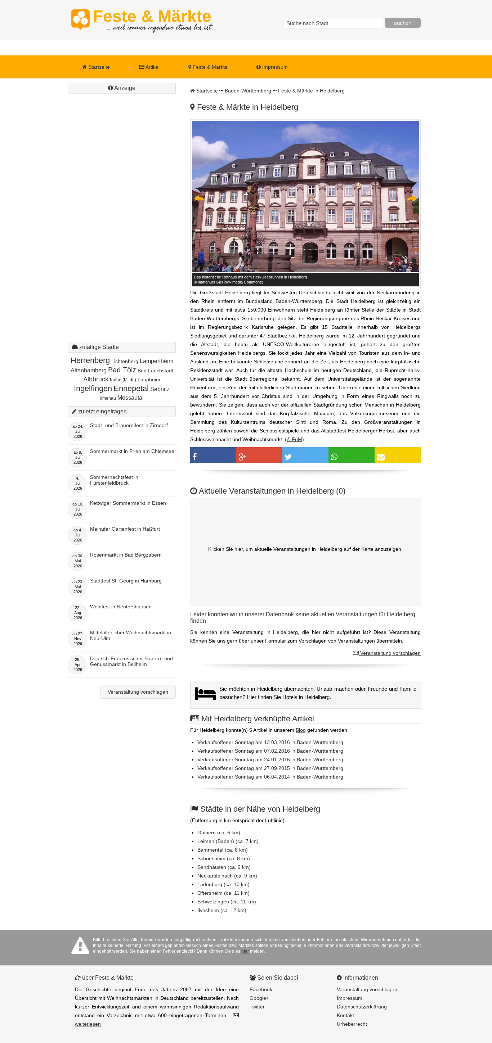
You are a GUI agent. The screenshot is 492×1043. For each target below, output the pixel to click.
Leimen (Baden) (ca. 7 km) (228, 841)
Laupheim (149, 379)
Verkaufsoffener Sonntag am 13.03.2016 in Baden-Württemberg (270, 742)
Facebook (261, 989)
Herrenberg (90, 360)
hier (245, 951)
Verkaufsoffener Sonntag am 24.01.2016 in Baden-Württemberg (270, 759)
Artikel (152, 67)
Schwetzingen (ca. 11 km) (226, 901)
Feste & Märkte (152, 19)
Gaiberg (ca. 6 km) (218, 832)
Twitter (257, 1007)
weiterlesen (88, 1024)
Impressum (274, 67)
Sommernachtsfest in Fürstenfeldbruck (114, 480)
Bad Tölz (122, 370)
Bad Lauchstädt (155, 370)
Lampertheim (156, 361)
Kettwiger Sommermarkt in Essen (128, 503)
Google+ (259, 998)
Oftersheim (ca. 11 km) (223, 893)
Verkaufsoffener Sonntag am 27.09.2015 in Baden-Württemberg (270, 768)
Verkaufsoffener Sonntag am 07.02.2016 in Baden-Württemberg (270, 751)
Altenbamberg (89, 370)
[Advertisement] (122, 203)
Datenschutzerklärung (362, 1007)
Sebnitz (160, 389)
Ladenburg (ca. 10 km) (223, 884)
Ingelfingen (93, 388)
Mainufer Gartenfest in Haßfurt (125, 529)
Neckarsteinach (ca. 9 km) (227, 876)
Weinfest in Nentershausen (121, 606)
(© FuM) (294, 439)
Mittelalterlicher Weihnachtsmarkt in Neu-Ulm (130, 635)
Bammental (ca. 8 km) (222, 850)
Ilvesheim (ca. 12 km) (221, 910)
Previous (199, 198)
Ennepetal (131, 388)
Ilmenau (108, 398)
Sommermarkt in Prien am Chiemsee (132, 451)
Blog (301, 730)
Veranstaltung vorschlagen (390, 653)
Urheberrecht (352, 1024)
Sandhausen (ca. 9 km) (224, 867)
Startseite (98, 67)
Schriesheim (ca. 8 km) (223, 858)
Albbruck (95, 379)
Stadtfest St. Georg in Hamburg (126, 581)
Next (411, 198)
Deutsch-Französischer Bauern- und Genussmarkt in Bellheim (131, 661)
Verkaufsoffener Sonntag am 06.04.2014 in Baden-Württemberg (270, 777)
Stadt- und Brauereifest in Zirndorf (129, 425)
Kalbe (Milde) (123, 379)
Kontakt (345, 1015)
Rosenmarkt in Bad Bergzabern (126, 555)
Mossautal (130, 398)
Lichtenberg (124, 361)
